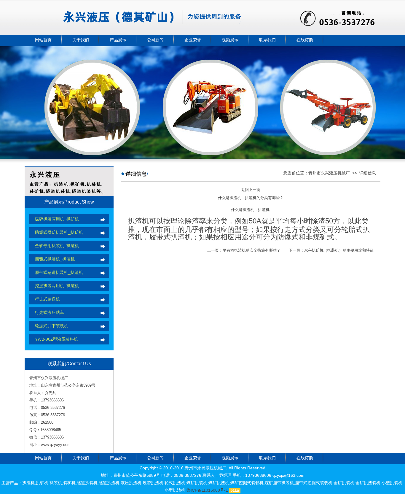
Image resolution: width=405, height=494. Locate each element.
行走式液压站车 (49, 312)
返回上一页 (250, 190)
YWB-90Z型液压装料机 (56, 339)
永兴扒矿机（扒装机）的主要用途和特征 (339, 250)
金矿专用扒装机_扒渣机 (57, 245)
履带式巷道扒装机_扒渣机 (59, 272)
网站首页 (43, 39)
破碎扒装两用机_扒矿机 (57, 219)
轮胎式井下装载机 (51, 325)
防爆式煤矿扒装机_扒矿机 (59, 232)
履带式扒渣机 (170, 237)
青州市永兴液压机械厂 (329, 173)
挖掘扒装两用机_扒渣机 (57, 285)
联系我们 (267, 39)
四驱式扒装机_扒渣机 (55, 259)
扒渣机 (138, 221)
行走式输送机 (47, 299)
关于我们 (80, 39)
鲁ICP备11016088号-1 (207, 490)
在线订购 (304, 39)
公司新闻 (155, 39)
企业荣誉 (192, 39)
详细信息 (367, 173)
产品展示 (118, 39)
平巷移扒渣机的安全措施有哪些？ (251, 250)
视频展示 (230, 39)
